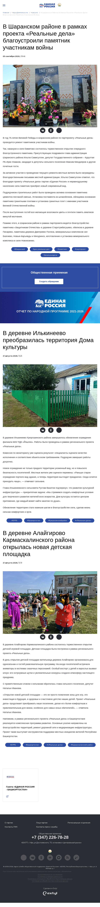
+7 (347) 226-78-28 (50, 837)
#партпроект (80, 249)
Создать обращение (49, 281)
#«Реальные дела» (83, 520)
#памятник (62, 249)
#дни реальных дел (41, 249)
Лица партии (41, 823)
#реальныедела (50, 255)
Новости (34, 12)
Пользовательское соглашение (50, 874)
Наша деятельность (20, 12)
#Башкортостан (33, 520)
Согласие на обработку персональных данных (50, 881)
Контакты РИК (11, 827)
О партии (9, 823)
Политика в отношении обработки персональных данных (50, 879)
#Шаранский (19, 249)
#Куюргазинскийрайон (57, 520)
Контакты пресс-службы (46, 827)
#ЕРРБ (14, 520)
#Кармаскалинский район (82, 745)
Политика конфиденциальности (50, 876)
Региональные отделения (79, 823)
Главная (6, 12)
